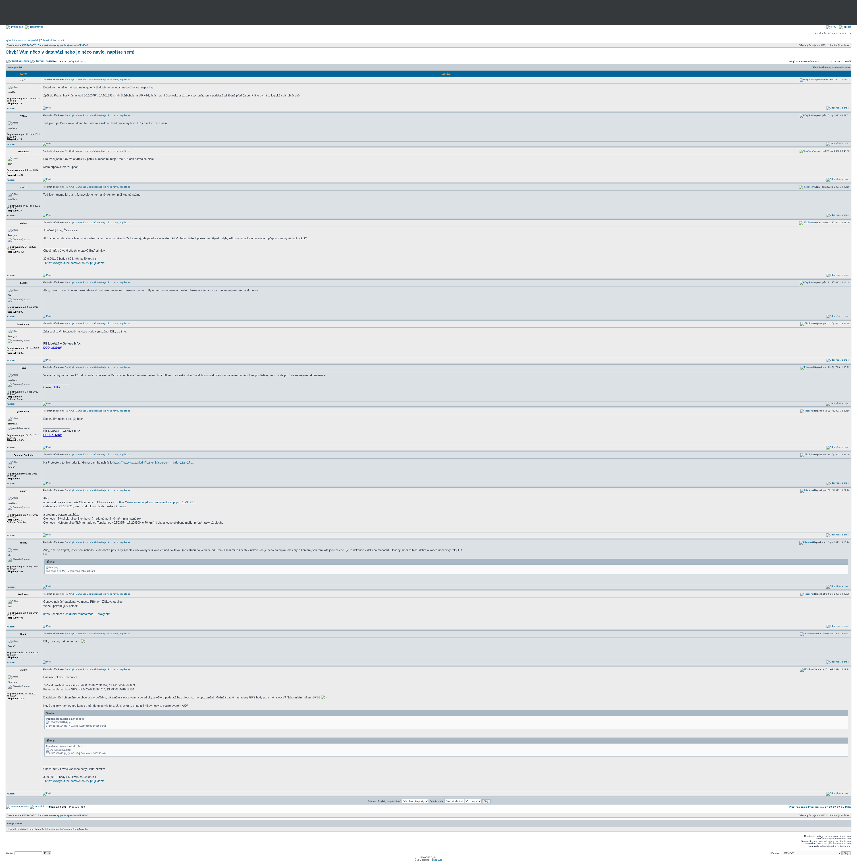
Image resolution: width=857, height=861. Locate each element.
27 (826, 61)
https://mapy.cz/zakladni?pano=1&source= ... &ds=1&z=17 (151, 462)
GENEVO (83, 45)
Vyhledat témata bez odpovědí (22, 40)
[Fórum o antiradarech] (80, 11)
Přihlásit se (16, 26)
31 (842, 61)
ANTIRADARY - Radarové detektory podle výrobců (48, 45)
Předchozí (813, 61)
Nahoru (11, 108)
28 (830, 61)
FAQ (833, 26)
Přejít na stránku (798, 61)
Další (848, 61)
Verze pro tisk (15, 67)
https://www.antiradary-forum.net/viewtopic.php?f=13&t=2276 (157, 502)
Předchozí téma (821, 67)
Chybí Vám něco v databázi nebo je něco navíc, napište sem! (70, 52)
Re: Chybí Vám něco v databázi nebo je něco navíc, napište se (97, 79)
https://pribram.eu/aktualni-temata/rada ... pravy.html (77, 614)
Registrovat (36, 26)
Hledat (847, 26)
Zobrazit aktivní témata (52, 40)
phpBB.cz (437, 860)
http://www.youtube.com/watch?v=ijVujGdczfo (74, 263)
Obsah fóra (13, 45)
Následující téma (841, 67)
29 (834, 61)
